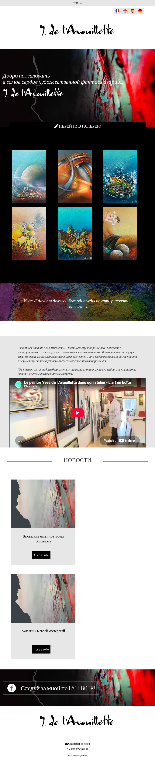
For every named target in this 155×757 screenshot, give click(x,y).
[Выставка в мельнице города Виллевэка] (43, 503)
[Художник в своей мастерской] (43, 598)
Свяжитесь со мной (79, 743)
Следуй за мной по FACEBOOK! (57, 688)
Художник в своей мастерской (43, 630)
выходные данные (77, 755)
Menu (79, 3)
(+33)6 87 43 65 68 (78, 749)
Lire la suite (42, 555)
